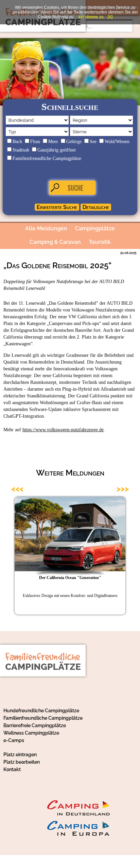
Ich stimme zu (91, 17)
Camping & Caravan (55, 242)
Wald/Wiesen (117, 141)
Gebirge (74, 141)
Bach (17, 141)
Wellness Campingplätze (31, 733)
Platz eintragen (20, 754)
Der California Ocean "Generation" (70, 577)
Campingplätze (95, 228)
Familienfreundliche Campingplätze (47, 158)
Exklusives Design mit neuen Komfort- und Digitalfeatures (70, 595)
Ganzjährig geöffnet (56, 150)
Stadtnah (21, 150)
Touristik (100, 242)
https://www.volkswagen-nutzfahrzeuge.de (63, 429)
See (93, 141)
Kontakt (12, 769)
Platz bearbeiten (21, 762)
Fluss (35, 141)
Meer (53, 141)
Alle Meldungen (46, 228)
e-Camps (13, 740)
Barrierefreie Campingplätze (34, 725)
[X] (110, 17)
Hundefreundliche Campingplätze (41, 710)
